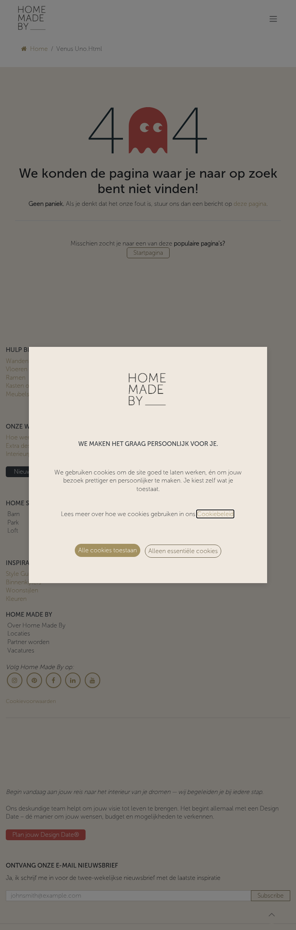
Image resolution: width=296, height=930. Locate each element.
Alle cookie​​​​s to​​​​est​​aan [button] (107, 550)
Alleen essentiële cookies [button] (183, 551)
